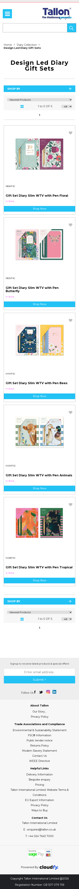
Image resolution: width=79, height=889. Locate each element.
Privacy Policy (40, 716)
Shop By (13, 88)
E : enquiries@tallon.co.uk (39, 829)
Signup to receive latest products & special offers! (39, 663)
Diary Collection (27, 44)
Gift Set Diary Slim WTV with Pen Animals (39, 475)
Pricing (39, 784)
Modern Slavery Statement (39, 750)
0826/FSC (10, 186)
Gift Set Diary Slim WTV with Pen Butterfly (32, 289)
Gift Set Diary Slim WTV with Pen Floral (37, 195)
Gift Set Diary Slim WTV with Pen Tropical (39, 567)
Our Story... (39, 711)
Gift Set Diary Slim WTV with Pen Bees (36, 383)
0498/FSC (11, 558)
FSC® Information (39, 735)
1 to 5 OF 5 (45, 106)
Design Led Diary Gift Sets (22, 48)
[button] (71, 27)
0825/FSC (10, 278)
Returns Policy (39, 745)
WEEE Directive (39, 761)
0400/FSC (11, 465)
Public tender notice (39, 740)
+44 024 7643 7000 (39, 836)
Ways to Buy (39, 810)
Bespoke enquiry (39, 779)
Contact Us (39, 755)
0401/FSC (10, 373)
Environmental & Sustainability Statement (40, 730)
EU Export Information (39, 800)
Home (8, 44)
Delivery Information (39, 774)
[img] (35, 691)
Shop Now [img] (39, 208)
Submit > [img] (39, 679)
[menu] (7, 13)
